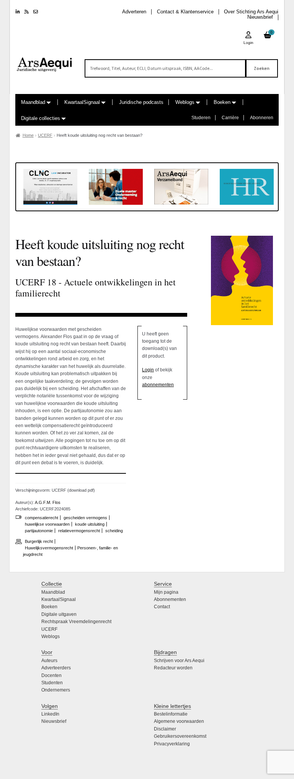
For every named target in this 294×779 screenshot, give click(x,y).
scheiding (114, 530)
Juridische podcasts (141, 102)
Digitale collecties (40, 118)
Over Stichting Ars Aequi (251, 12)
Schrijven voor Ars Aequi (179, 660)
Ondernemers (55, 690)
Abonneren (261, 117)
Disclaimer (165, 729)
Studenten (52, 682)
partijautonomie (39, 530)
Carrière (230, 117)
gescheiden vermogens (85, 517)
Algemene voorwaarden (179, 721)
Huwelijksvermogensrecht (49, 548)
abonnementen (158, 384)
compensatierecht (41, 517)
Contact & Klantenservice (185, 12)
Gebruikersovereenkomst (180, 736)
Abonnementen (170, 599)
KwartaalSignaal (82, 102)
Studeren (201, 117)
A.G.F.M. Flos (47, 502)
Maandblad (33, 102)
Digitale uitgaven (59, 614)
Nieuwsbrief (260, 17)
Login (148, 369)
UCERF (45, 135)
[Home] (44, 61)
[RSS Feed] (26, 12)
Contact (162, 606)
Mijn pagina (166, 592)
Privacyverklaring (172, 744)
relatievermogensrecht (79, 530)
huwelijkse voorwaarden (47, 524)
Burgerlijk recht (39, 541)
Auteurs (49, 660)
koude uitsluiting (90, 524)
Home (28, 135)
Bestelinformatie (171, 714)
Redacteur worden (173, 667)
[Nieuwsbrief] (35, 12)
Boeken (222, 102)
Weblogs (184, 102)
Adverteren (134, 12)
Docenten (51, 675)
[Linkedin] (18, 12)
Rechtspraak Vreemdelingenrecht (76, 621)
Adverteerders (56, 667)
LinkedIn (50, 714)
